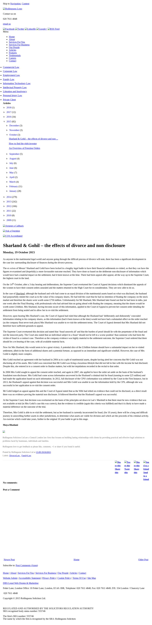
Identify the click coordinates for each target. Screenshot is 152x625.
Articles (12, 50)
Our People (14, 47)
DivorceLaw (14, 455)
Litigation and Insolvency (15, 91)
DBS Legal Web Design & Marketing (20, 583)
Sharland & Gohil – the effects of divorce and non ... (33, 139)
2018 (9, 107)
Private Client (9, 99)
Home (12, 36)
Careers (12, 58)
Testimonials (15, 55)
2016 (9, 116)
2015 (9, 121)
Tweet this (127, 471)
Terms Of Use (79, 578)
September (14, 154)
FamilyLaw (26, 455)
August (13, 158)
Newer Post (9, 559)
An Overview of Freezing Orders (24, 148)
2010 (9, 215)
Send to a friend (146, 476)
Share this (117, 471)
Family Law (8, 79)
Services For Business (19, 44)
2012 (9, 206)
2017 (9, 112)
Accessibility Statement (30, 578)
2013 (9, 201)
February (13, 186)
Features (13, 52)
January (13, 191)
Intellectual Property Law (15, 87)
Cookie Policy (64, 578)
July (11, 163)
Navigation (15, 3)
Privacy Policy (49, 578)
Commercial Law (11, 67)
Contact (12, 61)
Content (25, 3)
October (13, 134)
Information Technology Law (17, 83)
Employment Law (11, 75)
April (12, 177)
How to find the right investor (23, 143)
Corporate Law (10, 71)
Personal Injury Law (12, 95)
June (11, 168)
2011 (9, 211)
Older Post (143, 559)
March (12, 182)
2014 (9, 197)
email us (7, 24)
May (11, 172)
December (14, 125)
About (12, 39)
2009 (9, 220)
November (14, 130)
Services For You (17, 42)
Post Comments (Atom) (27, 565)
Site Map (91, 578)
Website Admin (10, 578)
